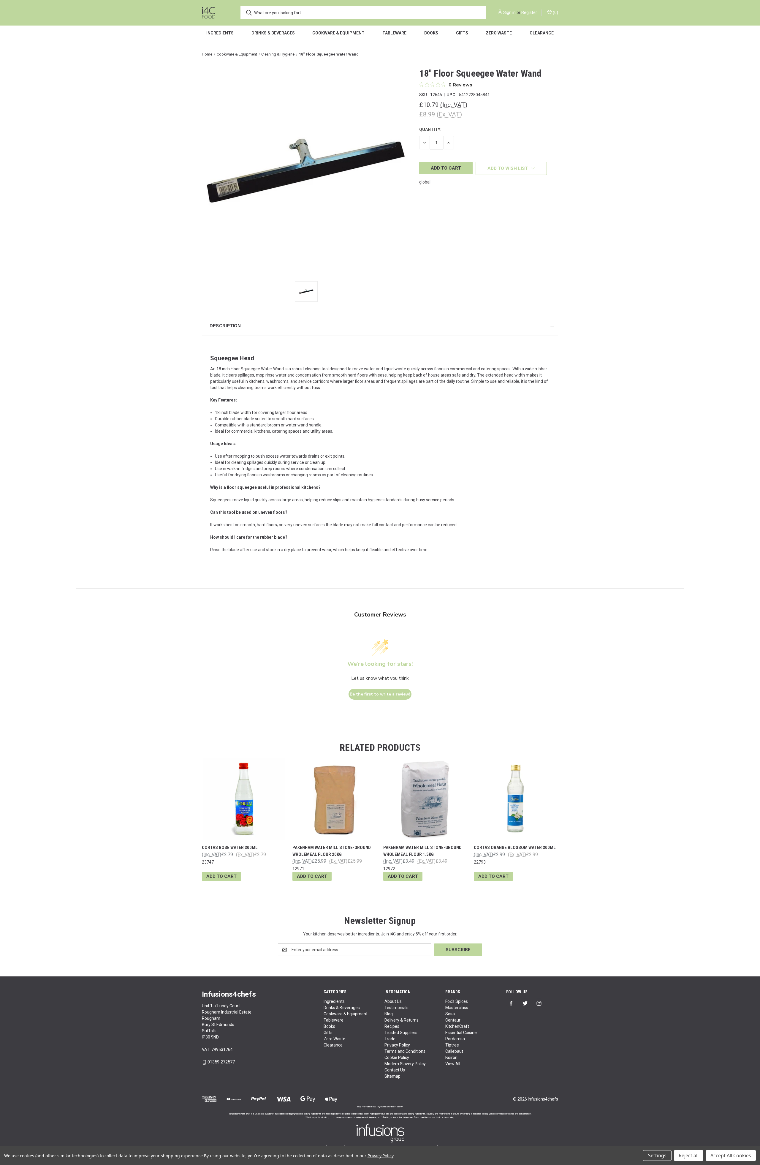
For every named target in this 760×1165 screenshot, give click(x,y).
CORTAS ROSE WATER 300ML (230, 847)
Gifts (462, 33)
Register (529, 12)
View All (452, 1063)
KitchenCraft (457, 1026)
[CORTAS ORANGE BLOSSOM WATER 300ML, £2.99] (516, 799)
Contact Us (394, 1070)
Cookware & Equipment (338, 33)
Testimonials (396, 1007)
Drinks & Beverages (273, 33)
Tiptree (452, 1045)
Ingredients (220, 33)
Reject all (689, 1155)
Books (431, 33)
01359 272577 (221, 1062)
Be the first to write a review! (380, 694)
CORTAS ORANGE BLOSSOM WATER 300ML (515, 847)
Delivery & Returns (401, 1020)
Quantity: (430, 129)
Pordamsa (455, 1038)
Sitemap (392, 1076)
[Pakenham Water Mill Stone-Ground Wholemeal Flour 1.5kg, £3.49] (425, 799)
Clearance (542, 33)
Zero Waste (499, 33)
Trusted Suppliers (400, 1032)
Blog (388, 1013)
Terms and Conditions (404, 1051)
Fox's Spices (456, 1001)
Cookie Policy (396, 1057)
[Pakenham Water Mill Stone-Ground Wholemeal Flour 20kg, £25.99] (335, 799)
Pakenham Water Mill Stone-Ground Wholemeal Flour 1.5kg (422, 851)
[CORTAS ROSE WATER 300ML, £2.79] (244, 799)
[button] (380, 326)
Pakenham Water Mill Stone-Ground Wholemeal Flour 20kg (331, 851)
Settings (657, 1155)
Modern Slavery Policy (405, 1063)
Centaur (452, 1020)
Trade (389, 1038)
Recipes (391, 1026)
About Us (393, 1001)
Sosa (450, 1013)
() (555, 12)
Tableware (394, 33)
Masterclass (456, 1007)
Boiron (451, 1057)
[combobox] (363, 12)
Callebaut (454, 1051)
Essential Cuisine (461, 1032)
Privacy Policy (397, 1045)
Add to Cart (221, 876)
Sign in (509, 12)
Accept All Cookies (730, 1155)
